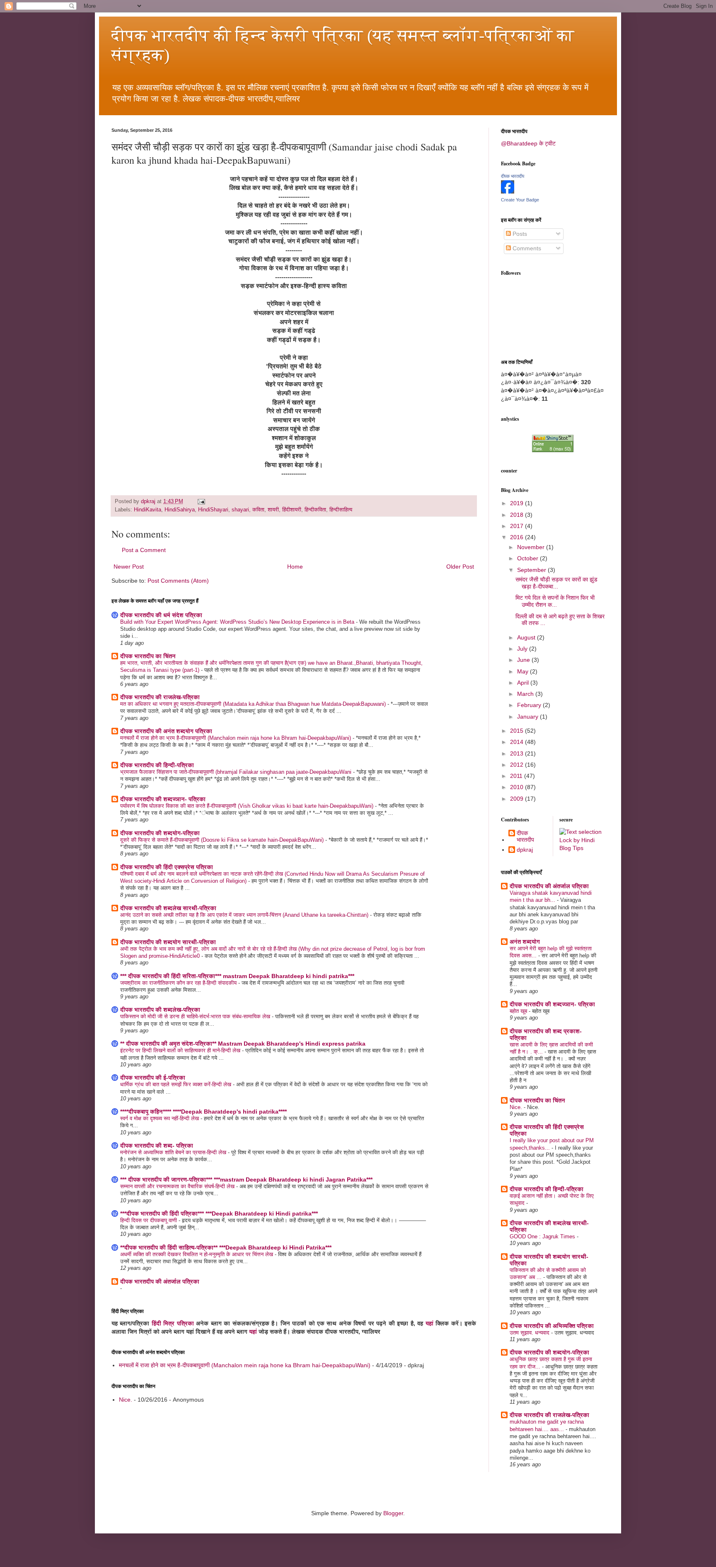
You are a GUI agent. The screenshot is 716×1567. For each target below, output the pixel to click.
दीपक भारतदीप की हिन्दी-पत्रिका (157, 765)
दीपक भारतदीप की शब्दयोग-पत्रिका (160, 833)
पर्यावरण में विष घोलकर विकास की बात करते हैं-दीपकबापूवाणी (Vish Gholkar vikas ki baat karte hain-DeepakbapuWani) (247, 806)
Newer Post (129, 566)
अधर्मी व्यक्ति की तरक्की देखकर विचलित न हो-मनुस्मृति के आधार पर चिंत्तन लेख (197, 1254)
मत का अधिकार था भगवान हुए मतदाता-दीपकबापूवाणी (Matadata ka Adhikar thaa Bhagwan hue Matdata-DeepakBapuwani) (253, 704)
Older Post (460, 566)
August (527, 637)
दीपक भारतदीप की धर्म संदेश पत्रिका (161, 615)
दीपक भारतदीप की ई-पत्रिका (152, 1077)
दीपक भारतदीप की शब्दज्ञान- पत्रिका (163, 799)
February (530, 705)
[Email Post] (201, 501)
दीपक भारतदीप (512, 176)
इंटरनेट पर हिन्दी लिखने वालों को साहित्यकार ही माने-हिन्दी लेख (181, 1050)
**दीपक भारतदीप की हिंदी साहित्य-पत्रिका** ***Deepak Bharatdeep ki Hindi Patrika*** (225, 1247)
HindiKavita (147, 510)
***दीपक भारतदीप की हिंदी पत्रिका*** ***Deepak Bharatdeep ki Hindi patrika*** (219, 1213)
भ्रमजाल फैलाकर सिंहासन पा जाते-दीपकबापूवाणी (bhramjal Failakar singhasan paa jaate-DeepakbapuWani (236, 772)
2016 (517, 537)
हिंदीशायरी (291, 510)
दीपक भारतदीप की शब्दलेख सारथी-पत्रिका (168, 908)
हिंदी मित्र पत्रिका (173, 1323)
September (532, 570)
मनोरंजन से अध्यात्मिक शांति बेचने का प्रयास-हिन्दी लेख (174, 1152)
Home (295, 566)
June (524, 659)
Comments (526, 248)
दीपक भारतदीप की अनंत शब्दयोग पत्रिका (166, 731)
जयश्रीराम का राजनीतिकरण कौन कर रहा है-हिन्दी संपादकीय (179, 983)
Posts (519, 233)
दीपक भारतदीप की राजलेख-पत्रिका (160, 697)
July (523, 648)
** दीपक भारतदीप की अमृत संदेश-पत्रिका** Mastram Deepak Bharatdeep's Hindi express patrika (242, 1043)
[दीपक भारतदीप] (507, 191)
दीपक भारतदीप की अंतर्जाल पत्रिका (159, 1281)
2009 (517, 798)
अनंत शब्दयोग (525, 941)
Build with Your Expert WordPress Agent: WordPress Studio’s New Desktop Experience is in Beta (238, 622)
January (528, 716)
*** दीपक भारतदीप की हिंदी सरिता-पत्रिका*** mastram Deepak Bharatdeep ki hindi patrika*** (237, 976)
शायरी (273, 510)
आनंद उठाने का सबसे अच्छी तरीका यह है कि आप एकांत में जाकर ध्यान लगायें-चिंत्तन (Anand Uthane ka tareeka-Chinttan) (245, 915)
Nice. (125, 1399)
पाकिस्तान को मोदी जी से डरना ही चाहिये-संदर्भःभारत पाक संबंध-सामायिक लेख (196, 1016)
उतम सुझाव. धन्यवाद (530, 1333)
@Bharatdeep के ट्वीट (528, 143)
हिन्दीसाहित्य (340, 510)
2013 (517, 753)
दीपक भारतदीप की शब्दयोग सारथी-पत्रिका (168, 942)
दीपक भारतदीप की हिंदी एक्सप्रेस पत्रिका (166, 867)
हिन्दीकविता (315, 510)
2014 (517, 742)
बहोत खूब (519, 1011)
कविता (258, 510)
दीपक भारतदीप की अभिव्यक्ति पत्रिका (552, 1325)
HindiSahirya (179, 510)
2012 (517, 764)
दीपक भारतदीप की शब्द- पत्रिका (156, 1145)
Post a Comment (144, 550)
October (528, 558)
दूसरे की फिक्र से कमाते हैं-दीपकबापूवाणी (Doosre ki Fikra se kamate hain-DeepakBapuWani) (222, 840)
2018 (517, 514)
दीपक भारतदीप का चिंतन (148, 656)
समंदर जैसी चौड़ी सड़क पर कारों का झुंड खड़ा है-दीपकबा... (556, 583)
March (526, 693)
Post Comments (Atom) (178, 580)
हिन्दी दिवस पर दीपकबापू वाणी (149, 1220)
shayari (240, 510)
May (523, 671)
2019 (517, 503)
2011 (517, 776)
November (531, 547)
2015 (517, 730)
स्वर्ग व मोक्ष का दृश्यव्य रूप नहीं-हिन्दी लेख (160, 1118)
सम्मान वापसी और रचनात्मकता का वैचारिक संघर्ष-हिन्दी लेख (178, 1186)
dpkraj (525, 849)
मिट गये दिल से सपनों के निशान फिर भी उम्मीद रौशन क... (555, 601)
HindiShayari (213, 510)
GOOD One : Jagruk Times (543, 1236)
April (523, 682)
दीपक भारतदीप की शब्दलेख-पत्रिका (160, 1009)
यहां (429, 1323)
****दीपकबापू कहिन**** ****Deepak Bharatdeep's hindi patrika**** (203, 1111)
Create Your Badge (520, 199)
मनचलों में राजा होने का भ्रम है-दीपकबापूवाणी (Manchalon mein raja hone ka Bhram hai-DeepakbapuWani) (236, 738)
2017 (517, 526)
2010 (517, 787)
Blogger (393, 1513)
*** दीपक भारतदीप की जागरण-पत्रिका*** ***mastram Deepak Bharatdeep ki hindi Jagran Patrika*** (246, 1179)
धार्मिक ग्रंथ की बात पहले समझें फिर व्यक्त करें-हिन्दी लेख (176, 1084)
